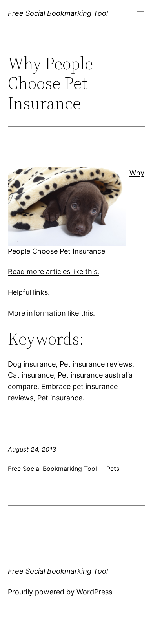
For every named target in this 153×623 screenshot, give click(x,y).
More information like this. (51, 313)
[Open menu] (140, 13)
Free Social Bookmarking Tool (58, 13)
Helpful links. (29, 292)
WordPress (94, 592)
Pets (112, 468)
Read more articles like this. (53, 271)
